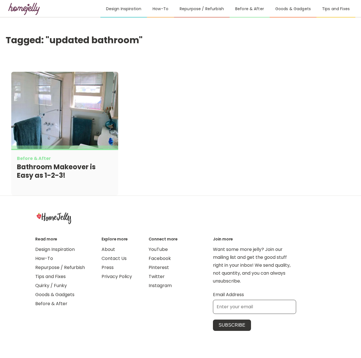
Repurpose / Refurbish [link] (202, 9)
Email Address (228, 294)
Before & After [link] (249, 9)
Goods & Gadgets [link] (293, 9)
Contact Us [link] (114, 258)
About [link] (108, 249)
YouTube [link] (158, 249)
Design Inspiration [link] (124, 9)
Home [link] (53, 218)
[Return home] (24, 9)
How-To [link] (160, 9)
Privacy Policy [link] (117, 276)
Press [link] (108, 267)
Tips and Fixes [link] (336, 9)
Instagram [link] (160, 285)
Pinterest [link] (159, 267)
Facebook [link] (160, 258)
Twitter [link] (157, 276)
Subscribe (232, 325)
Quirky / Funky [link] (51, 285)
